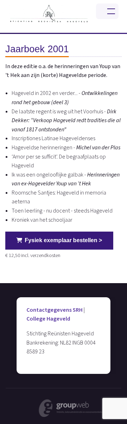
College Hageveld (48, 319)
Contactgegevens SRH (54, 310)
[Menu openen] (107, 11)
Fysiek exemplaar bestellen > (63, 240)
